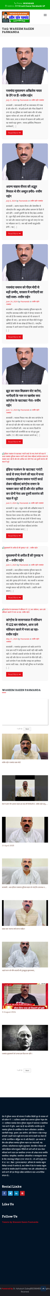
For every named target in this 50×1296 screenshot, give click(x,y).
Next (27, 729)
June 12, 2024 (12, 410)
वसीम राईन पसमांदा (37, 100)
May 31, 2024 (11, 639)
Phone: (25, 3)
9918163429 (28, 3)
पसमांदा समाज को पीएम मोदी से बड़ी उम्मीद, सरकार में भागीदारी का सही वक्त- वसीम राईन (24, 292)
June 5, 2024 (11, 565)
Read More (13, 132)
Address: (26, 6)
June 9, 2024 (11, 503)
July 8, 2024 (11, 200)
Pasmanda (24, 100)
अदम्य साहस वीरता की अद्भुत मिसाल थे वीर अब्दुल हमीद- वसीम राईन (24, 191)
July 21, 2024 (11, 100)
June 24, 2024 (12, 301)
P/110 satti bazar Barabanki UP (30, 6)
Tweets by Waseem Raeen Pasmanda (20, 1222)
